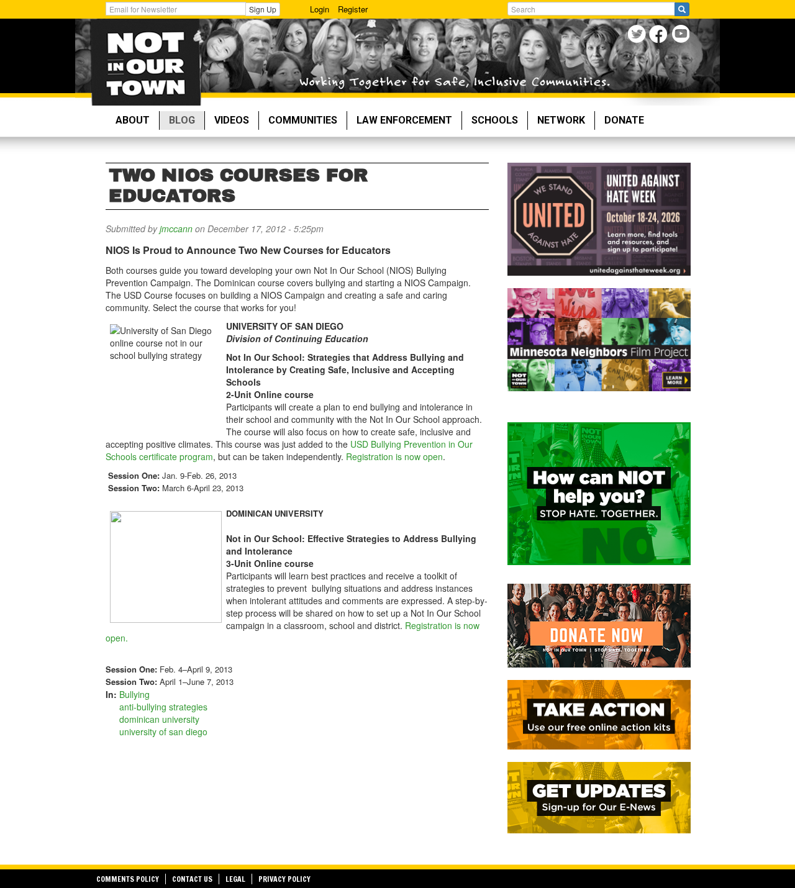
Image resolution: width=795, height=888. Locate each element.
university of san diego (163, 731)
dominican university (159, 719)
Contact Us (192, 879)
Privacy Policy (284, 879)
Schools (494, 120)
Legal (235, 879)
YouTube (682, 36)
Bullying (134, 694)
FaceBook (660, 36)
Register (353, 9)
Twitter (638, 36)
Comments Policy (127, 879)
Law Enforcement (404, 120)
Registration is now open (394, 456)
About (133, 120)
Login (319, 9)
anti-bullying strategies (163, 706)
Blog (182, 120)
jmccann (176, 228)
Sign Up (262, 9)
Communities (302, 120)
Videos (231, 120)
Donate (624, 120)
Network (561, 120)
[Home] (145, 62)
